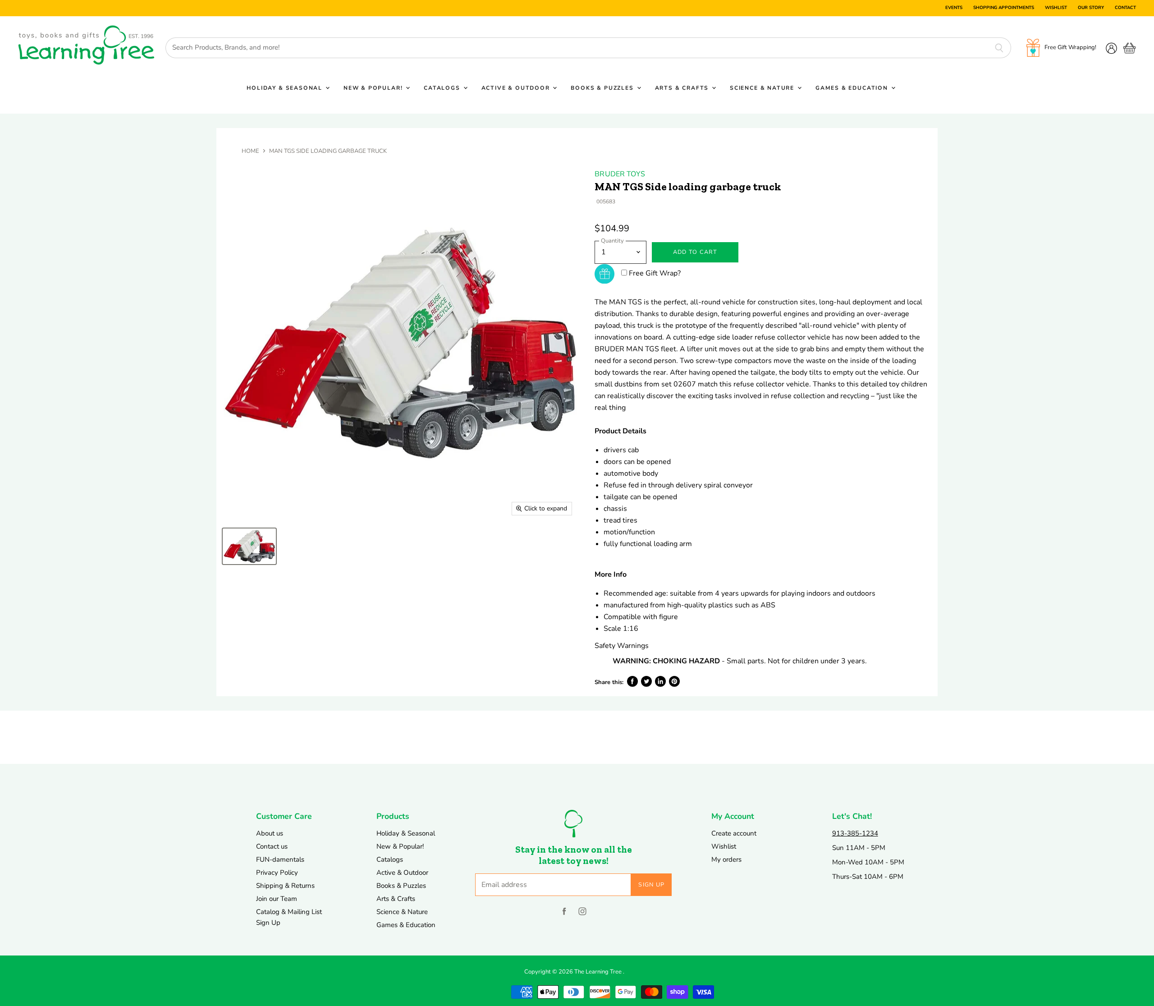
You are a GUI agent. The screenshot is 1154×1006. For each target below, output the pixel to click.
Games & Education (852, 88)
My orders (726, 859)
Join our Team (276, 898)
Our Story (1091, 8)
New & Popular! (374, 88)
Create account (733, 833)
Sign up (651, 885)
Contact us (272, 846)
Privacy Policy (277, 872)
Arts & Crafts (683, 88)
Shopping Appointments (1003, 8)
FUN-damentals (280, 859)
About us (269, 833)
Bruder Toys (620, 174)
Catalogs (443, 88)
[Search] (999, 47)
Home (250, 151)
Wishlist (1056, 8)
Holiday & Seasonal (286, 88)
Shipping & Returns (285, 885)
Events (953, 8)
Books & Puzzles (603, 88)
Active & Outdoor (516, 88)
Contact (1125, 8)
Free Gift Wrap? (655, 273)
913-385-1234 (855, 833)
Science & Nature (763, 88)
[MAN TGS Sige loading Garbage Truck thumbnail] (249, 546)
